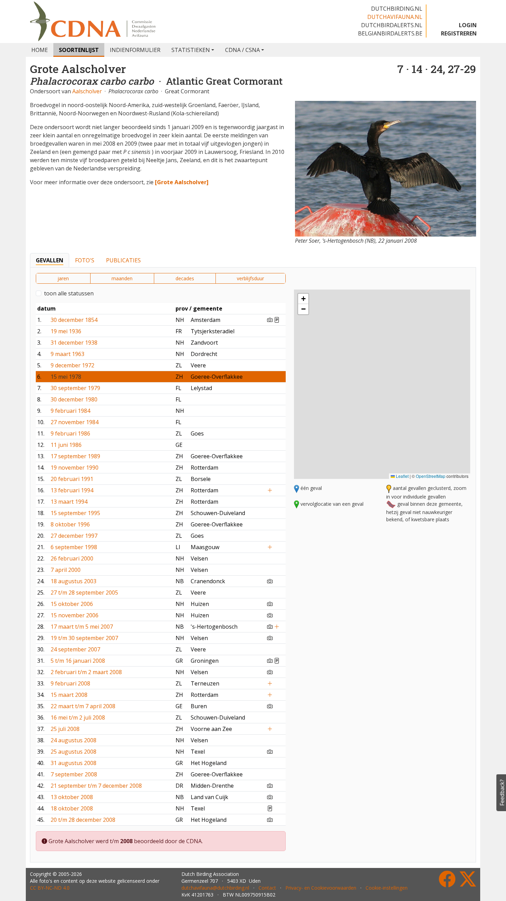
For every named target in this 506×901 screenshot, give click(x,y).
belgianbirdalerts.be (390, 33)
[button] (424, 342)
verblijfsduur (250, 278)
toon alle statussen (69, 293)
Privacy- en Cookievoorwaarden (320, 887)
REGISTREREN (459, 33)
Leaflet (402, 476)
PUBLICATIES (123, 260)
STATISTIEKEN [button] (190, 50)
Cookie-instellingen (387, 887)
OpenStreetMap (430, 476)
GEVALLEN (49, 260)
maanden (122, 278)
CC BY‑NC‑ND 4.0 (50, 887)
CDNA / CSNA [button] (242, 50)
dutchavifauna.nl (394, 17)
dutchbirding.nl (396, 8)
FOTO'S (84, 260)
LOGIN (468, 25)
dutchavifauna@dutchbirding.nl (215, 887)
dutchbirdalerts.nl (391, 25)
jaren (63, 278)
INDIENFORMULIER (135, 50)
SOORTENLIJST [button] (79, 50)
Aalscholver (87, 91)
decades (185, 278)
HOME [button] (39, 50)
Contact (267, 887)
